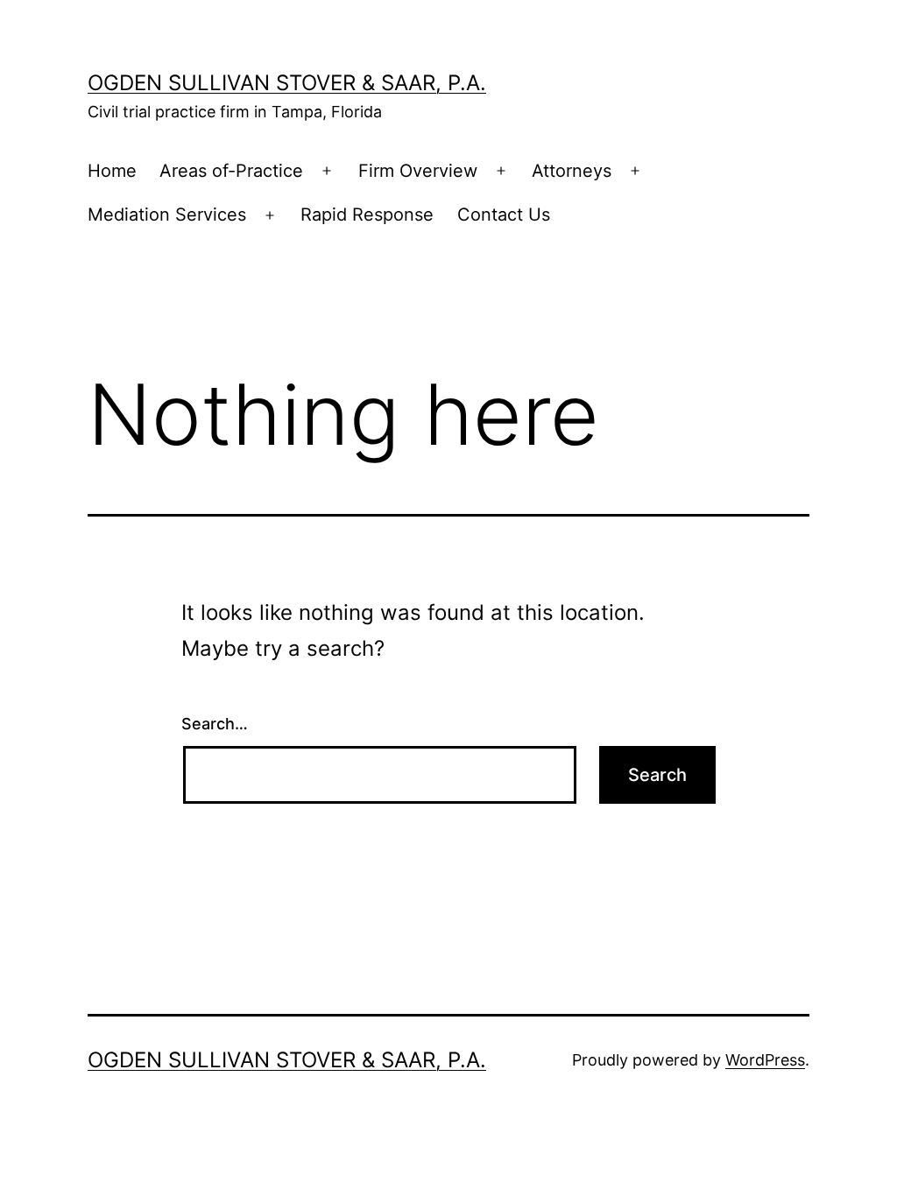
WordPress (765, 1060)
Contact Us (503, 214)
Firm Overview (417, 170)
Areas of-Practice (231, 170)
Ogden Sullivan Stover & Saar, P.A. (287, 82)
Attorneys (571, 170)
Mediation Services (167, 214)
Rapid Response (367, 214)
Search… (214, 723)
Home (112, 170)
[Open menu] (326, 171)
